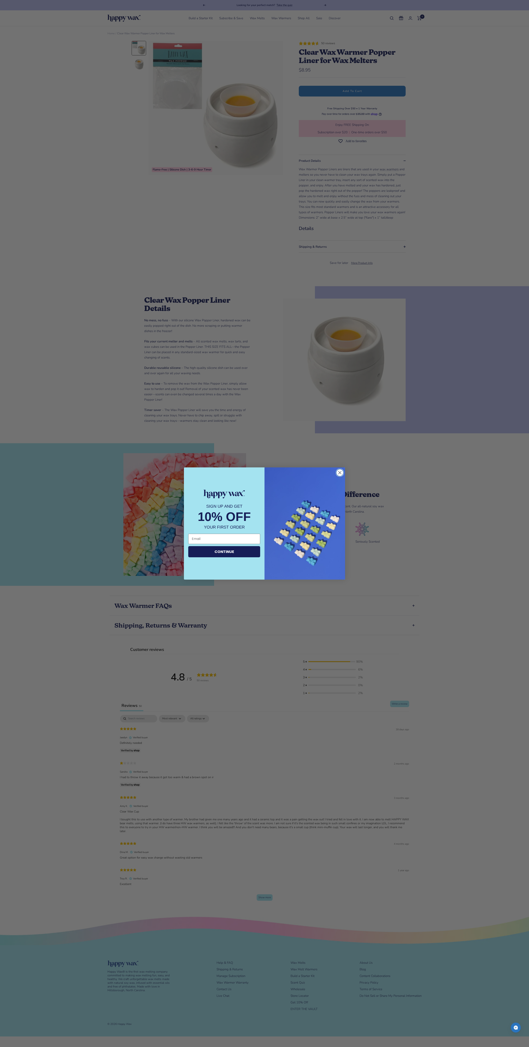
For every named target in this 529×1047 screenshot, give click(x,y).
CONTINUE (224, 551)
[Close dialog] (339, 472)
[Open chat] (516, 1028)
